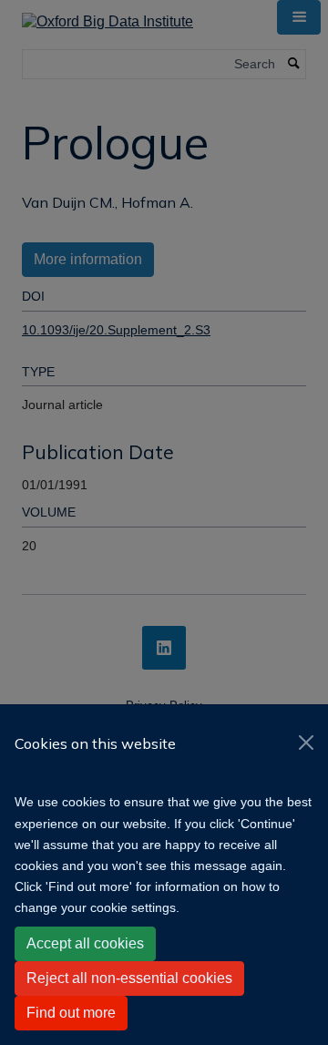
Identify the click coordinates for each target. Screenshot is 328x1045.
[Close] (306, 742)
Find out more (71, 1012)
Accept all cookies (85, 943)
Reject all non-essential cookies (129, 978)
